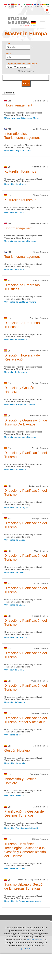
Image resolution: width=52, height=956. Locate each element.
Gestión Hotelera (17, 750)
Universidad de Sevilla (14, 605)
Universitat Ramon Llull (14, 796)
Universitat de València (14, 702)
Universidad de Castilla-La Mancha (20, 302)
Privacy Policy (34, 939)
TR (41, 6)
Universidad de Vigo (13, 735)
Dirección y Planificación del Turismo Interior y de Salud (25, 720)
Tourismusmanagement (22, 256)
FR (19, 6)
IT (25, 6)
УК (44, 6)
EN (6, 6)
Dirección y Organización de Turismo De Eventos (25, 422)
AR (48, 6)
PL (28, 6)
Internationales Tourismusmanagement (22, 136)
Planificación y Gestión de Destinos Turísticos (24, 813)
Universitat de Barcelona (15, 339)
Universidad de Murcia (14, 763)
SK (38, 6)
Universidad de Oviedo (14, 572)
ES (16, 6)
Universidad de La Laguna (16, 507)
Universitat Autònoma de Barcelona (20, 241)
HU (22, 6)
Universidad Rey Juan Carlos (17, 150)
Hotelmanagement (18, 105)
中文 (47, 12)
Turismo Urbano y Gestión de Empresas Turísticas (24, 886)
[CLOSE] (26, 948)
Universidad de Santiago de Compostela (22, 901)
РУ (35, 6)
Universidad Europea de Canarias (19, 404)
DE (12, 6)
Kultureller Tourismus (20, 171)
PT (32, 6)
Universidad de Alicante (15, 184)
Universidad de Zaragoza (15, 637)
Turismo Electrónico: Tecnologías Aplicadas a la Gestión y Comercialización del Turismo (25, 850)
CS (9, 6)
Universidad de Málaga (14, 540)
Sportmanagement (18, 228)
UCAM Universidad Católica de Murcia (21, 118)
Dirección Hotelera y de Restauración (22, 357)
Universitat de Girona (14, 213)
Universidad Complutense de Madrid (21, 828)
